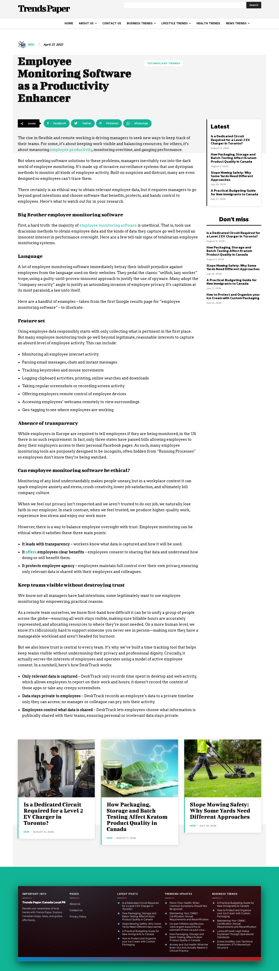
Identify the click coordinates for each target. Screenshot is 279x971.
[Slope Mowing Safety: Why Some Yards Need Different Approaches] (222, 768)
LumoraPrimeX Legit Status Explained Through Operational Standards (235, 934)
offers (31, 552)
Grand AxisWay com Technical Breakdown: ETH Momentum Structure (235, 944)
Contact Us (76, 910)
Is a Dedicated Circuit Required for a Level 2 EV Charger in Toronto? (230, 140)
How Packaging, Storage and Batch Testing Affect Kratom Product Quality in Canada (233, 158)
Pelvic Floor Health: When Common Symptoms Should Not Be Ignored (188, 906)
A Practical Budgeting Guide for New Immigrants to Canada (234, 192)
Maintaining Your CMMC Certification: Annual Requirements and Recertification (189, 916)
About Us (75, 903)
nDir (31, 44)
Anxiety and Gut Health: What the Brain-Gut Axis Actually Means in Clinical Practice (189, 947)
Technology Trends (163, 63)
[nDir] (22, 44)
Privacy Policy (78, 916)
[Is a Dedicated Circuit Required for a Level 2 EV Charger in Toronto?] (56, 768)
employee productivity (71, 150)
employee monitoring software (108, 225)
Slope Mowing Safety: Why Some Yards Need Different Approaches (232, 176)
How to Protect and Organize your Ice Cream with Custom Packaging (233, 296)
